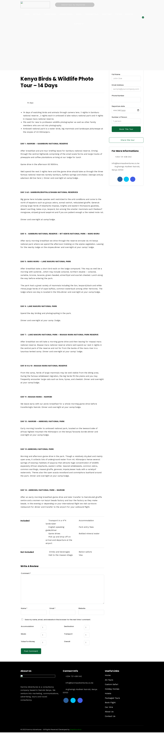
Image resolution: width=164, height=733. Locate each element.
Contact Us (79, 23)
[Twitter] (126, 179)
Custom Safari (50, 14)
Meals (23, 634)
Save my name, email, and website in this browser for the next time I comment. (58, 619)
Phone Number (118, 95)
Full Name (116, 74)
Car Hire (118, 14)
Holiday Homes (66, 14)
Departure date (118, 106)
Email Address (118, 85)
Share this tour (128, 140)
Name (24, 608)
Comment (26, 573)
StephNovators (75, 729)
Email (52, 608)
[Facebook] (119, 179)
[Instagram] (132, 179)
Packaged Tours (92, 14)
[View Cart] (142, 19)
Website (81, 608)
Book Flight (106, 14)
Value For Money (28, 641)
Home (27, 14)
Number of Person (119, 117)
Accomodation (27, 626)
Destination (69, 626)
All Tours (36, 14)
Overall (67, 641)
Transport (68, 634)
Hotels (78, 14)
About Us (129, 14)
